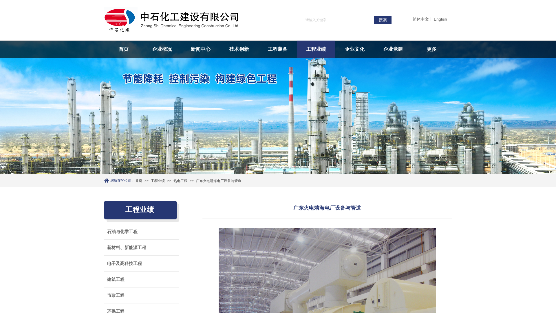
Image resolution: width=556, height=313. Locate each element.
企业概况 (162, 49)
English (440, 19)
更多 (432, 49)
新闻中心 (201, 49)
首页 (124, 49)
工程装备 (278, 49)
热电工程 (180, 181)
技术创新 (239, 49)
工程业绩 (316, 49)
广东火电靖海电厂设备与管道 (218, 181)
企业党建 (393, 49)
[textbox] (339, 20)
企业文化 (355, 49)
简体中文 (421, 19)
